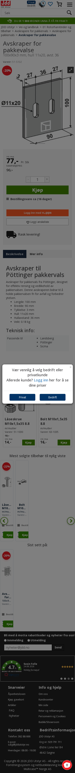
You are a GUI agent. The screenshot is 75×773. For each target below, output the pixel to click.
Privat (22, 397)
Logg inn (41, 380)
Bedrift (52, 397)
